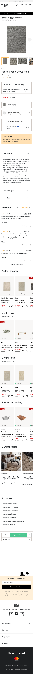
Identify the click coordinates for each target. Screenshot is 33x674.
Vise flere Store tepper (10, 503)
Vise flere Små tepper (9, 514)
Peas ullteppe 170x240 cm (9, 20)
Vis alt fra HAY (6, 316)
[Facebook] (11, 614)
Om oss (5, 643)
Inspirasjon (6, 637)
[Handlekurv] (26, 5)
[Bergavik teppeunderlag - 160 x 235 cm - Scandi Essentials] (4, 113)
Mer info (27, 127)
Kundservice (6, 623)
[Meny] (30, 5)
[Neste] (30, 40)
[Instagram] (16, 614)
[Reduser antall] (2, 535)
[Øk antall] (8, 535)
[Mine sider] (17, 5)
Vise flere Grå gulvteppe (10, 507)
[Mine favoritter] (21, 5)
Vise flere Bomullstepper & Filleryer (13, 521)
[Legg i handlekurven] (12, 306)
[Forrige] (3, 40)
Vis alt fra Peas (6, 361)
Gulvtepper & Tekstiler (7, 17)
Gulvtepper (18, 17)
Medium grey (7, 539)
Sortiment (5, 630)
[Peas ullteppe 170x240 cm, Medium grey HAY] (16, 39)
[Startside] (4, 5)
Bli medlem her (26, 89)
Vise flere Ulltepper (9, 524)
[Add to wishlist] (8, 306)
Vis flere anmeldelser (16, 264)
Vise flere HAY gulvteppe (10, 510)
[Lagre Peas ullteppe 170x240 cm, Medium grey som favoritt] (30, 535)
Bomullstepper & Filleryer (9, 19)
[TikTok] (21, 614)
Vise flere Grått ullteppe (10, 517)
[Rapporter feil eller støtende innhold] (30, 225)
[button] (6, 78)
